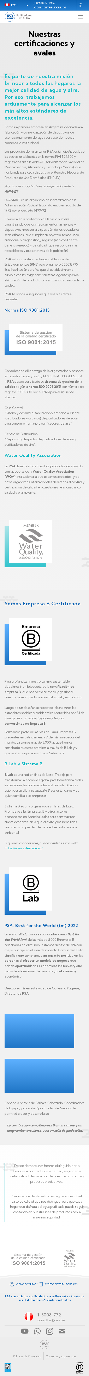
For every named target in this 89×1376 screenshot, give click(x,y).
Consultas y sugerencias (61, 1356)
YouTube (25, 1331)
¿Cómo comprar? (44, 3)
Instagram (50, 1331)
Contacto (62, 1331)
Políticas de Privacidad (27, 1356)
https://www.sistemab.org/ (24, 848)
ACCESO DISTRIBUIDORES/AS (49, 7)
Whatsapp (80, 5)
